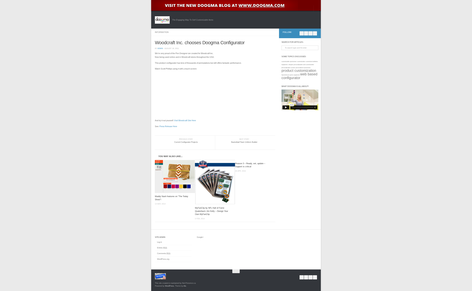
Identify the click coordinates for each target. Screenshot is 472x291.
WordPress (169, 286)
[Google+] (306, 33)
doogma (290, 64)
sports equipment (294, 75)
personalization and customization (304, 64)
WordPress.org (163, 259)
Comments (163, 253)
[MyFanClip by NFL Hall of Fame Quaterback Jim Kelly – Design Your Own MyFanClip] (215, 182)
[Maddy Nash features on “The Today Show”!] (175, 176)
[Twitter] (310, 33)
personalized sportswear (303, 67)
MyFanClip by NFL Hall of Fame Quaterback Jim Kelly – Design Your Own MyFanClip (211, 211)
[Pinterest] (315, 33)
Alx (185, 286)
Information (162, 32)
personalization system (288, 67)
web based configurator (299, 76)
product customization (298, 70)
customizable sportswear (288, 61)
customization (301, 61)
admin (160, 48)
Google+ (200, 237)
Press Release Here (168, 126)
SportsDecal (285, 75)
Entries (162, 248)
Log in (159, 242)
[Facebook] (302, 33)
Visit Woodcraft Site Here (185, 120)
